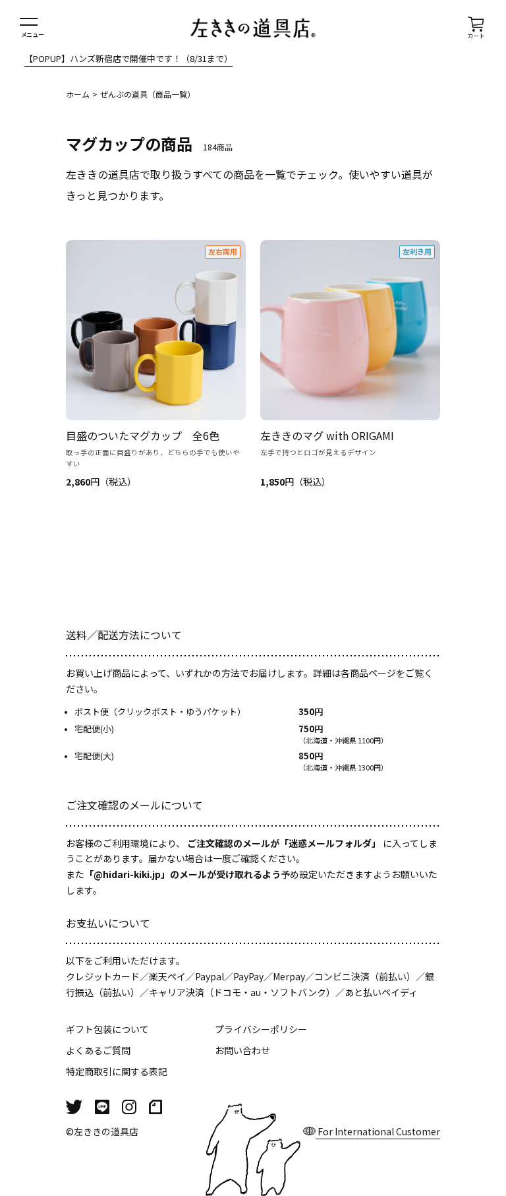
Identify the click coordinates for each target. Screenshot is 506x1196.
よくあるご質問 (98, 1050)
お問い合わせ (242, 1050)
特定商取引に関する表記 (116, 1071)
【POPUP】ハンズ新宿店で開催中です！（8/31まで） (128, 59)
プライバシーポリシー (261, 1029)
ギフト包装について (107, 1029)
